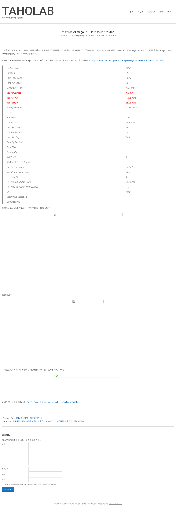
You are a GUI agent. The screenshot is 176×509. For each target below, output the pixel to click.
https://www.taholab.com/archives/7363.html (60, 402)
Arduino (94, 36)
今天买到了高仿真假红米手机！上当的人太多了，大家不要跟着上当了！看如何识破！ (49, 421)
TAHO (98, 50)
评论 (4, 444)
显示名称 (5, 469)
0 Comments (111, 36)
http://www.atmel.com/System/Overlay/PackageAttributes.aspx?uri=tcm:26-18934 (128, 60)
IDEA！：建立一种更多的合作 (29, 418)
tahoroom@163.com (115, 504)
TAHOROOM (32, 402)
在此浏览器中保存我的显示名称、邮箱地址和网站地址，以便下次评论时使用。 (31, 484)
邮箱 (4, 474)
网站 (3, 479)
